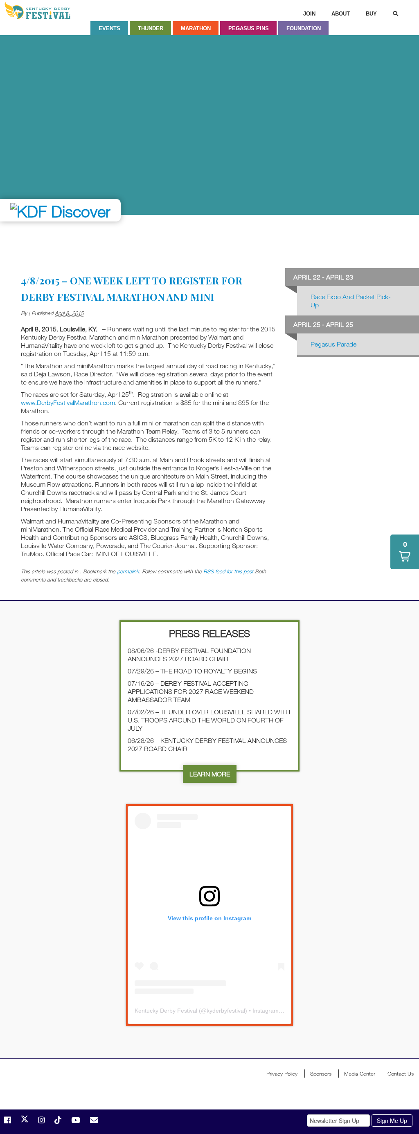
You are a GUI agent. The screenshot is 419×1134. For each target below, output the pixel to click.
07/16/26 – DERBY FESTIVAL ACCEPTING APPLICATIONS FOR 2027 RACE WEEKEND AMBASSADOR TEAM (191, 691)
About (340, 14)
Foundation (303, 28)
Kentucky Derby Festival (48, 10)
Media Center (359, 1073)
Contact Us (400, 1073)
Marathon (196, 28)
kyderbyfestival (226, 1010)
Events (109, 28)
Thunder (150, 28)
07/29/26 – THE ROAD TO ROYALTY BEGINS (192, 671)
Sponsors (320, 1073)
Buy (371, 14)
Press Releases (209, 633)
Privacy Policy (281, 1073)
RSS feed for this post (228, 571)
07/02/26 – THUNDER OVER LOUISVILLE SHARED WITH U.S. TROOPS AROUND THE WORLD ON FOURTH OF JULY (209, 720)
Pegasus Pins (248, 28)
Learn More (209, 774)
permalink (128, 571)
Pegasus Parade (333, 344)
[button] (404, 552)
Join (309, 14)
